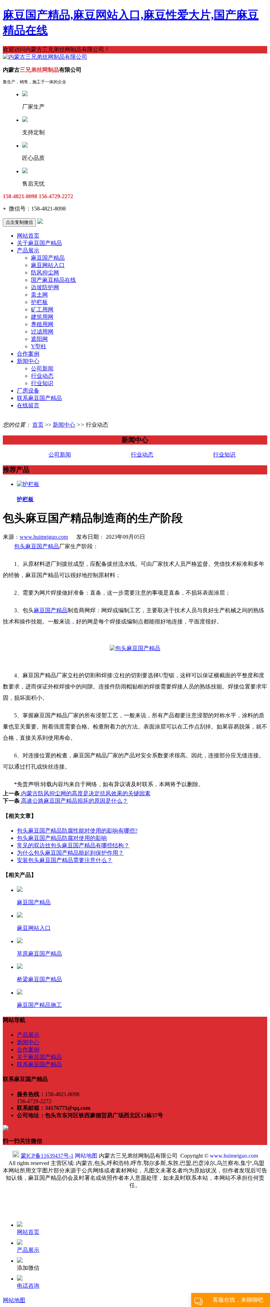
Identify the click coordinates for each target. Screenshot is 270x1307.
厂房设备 (28, 391)
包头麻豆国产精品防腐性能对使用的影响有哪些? (77, 831)
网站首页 (28, 236)
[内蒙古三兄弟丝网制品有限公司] (45, 57)
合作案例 (28, 354)
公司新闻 (42, 368)
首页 (38, 425)
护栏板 (39, 302)
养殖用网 (42, 324)
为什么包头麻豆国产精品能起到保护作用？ (70, 853)
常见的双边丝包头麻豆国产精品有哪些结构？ (73, 845)
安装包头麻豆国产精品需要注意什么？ (64, 860)
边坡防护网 (45, 287)
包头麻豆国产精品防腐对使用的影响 (62, 838)
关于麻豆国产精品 (39, 243)
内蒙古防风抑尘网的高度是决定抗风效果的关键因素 (85, 793)
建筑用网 (42, 317)
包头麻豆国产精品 (36, 546)
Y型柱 (38, 346)
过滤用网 (42, 332)
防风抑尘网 (45, 273)
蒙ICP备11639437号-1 (47, 1156)
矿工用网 (42, 309)
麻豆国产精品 (48, 258)
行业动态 (42, 376)
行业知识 (42, 383)
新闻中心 (28, 361)
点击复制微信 (19, 222)
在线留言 (28, 405)
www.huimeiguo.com (44, 537)
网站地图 (86, 1156)
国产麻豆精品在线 (53, 280)
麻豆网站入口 (48, 265)
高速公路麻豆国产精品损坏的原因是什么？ (74, 801)
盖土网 (39, 295)
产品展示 (28, 250)
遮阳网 (39, 339)
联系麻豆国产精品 (39, 398)
